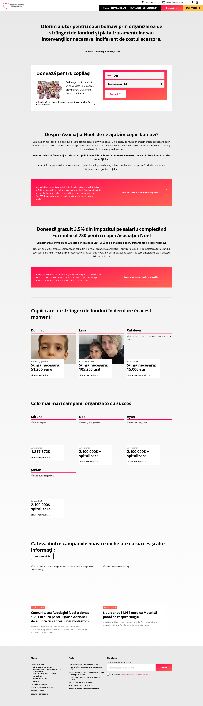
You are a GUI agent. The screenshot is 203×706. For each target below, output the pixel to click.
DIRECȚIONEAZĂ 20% (78, 675)
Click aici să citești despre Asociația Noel (101, 51)
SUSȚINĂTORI (37, 676)
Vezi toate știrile (42, 556)
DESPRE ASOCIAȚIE (37, 665)
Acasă (106, 8)
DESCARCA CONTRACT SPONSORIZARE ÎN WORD (85, 678)
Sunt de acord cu (129, 674)
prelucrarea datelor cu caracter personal (135, 674)
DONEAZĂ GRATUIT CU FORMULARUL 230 (83, 665)
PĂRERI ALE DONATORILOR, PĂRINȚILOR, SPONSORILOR (47, 670)
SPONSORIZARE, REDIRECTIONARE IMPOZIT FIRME (86, 672)
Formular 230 (135, 8)
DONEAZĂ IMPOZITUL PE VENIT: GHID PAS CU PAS (86, 668)
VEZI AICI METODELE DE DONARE (80, 682)
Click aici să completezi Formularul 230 (141, 277)
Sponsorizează (150, 8)
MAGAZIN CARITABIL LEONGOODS (81, 686)
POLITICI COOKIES (37, 691)
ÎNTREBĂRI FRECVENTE (39, 684)
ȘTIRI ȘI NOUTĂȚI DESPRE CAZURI (44, 674)
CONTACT (36, 681)
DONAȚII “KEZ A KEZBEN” (39, 694)
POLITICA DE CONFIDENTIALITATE (43, 688)
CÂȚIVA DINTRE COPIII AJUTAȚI (43, 667)
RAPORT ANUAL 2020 (40, 679)
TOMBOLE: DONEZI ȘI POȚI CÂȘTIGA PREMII (84, 689)
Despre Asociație (118, 8)
